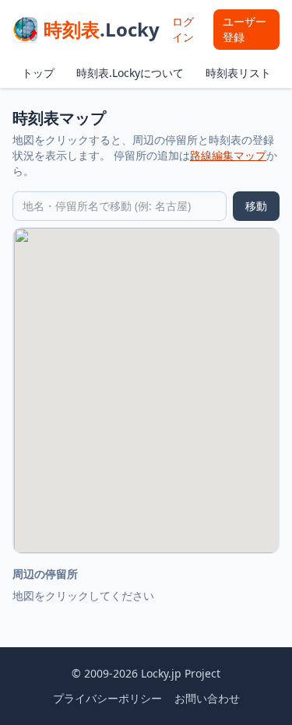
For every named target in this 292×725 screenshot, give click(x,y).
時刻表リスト (238, 72)
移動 (256, 205)
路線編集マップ (228, 155)
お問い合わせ (207, 698)
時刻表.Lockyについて (130, 72)
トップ (38, 72)
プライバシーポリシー (107, 698)
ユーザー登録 (244, 29)
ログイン (183, 29)
